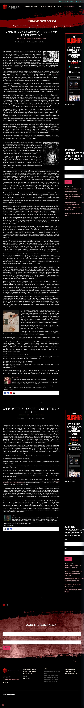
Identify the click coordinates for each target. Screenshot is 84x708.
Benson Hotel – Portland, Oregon (51, 675)
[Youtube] (11, 393)
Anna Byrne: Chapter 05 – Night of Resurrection (31, 34)
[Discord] (14, 393)
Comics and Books (31, 7)
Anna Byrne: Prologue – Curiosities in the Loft (31, 410)
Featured (19, 38)
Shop (69, 2)
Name (4, 629)
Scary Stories (69, 7)
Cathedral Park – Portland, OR (50, 681)
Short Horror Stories (39, 38)
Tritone (22, 418)
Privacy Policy (70, 669)
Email (4, 638)
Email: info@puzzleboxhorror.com (12, 679)
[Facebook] (5, 393)
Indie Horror (27, 38)
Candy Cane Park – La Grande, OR (51, 679)
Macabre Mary (21, 42)
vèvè (55, 74)
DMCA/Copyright (71, 674)
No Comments (43, 42)
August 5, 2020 (33, 42)
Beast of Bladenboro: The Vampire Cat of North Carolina (73, 197)
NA (28, 415)
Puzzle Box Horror (11, 694)
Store (25, 676)
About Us (26, 678)
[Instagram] (8, 393)
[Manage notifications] (3, 705)
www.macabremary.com (9, 389)
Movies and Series (48, 7)
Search (61, 2)
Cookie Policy (70, 671)
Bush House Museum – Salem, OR (51, 677)
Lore (59, 7)
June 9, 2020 (31, 418)
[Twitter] (5, 529)
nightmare (35, 211)
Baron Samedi (32, 105)
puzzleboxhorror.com (9, 525)
